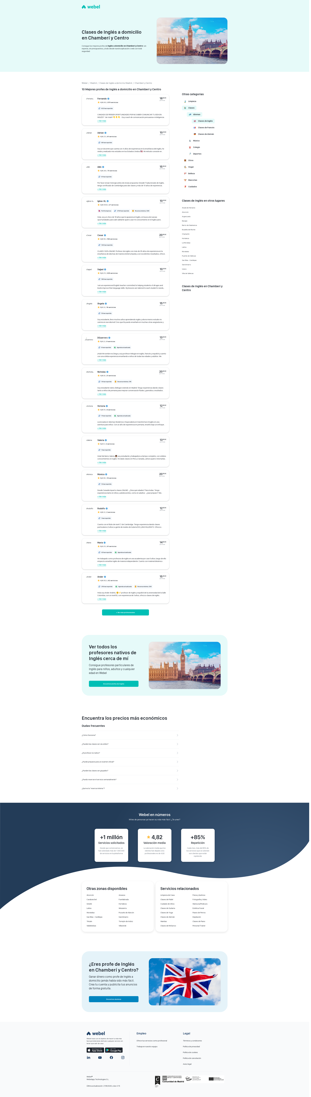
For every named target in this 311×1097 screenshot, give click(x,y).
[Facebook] (111, 1057)
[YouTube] (100, 1057)
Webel (85, 83)
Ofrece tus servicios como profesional (152, 1041)
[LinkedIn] (89, 1057)
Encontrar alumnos (113, 999)
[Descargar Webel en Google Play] (114, 1050)
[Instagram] (123, 1057)
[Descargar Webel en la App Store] (95, 1050)
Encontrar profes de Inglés (113, 684)
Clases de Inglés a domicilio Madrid (115, 83)
